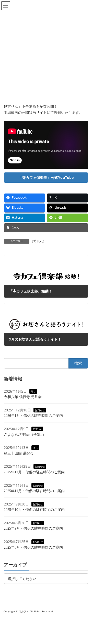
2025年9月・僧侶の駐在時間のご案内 (33, 528)
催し (33, 391)
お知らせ (38, 241)
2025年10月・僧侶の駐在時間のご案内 (34, 510)
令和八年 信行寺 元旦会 (23, 397)
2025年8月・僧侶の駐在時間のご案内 (33, 547)
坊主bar (37, 428)
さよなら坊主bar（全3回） (25, 434)
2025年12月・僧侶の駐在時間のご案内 (34, 472)
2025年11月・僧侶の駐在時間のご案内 (34, 491)
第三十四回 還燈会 (18, 453)
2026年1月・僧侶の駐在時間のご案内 (33, 416)
